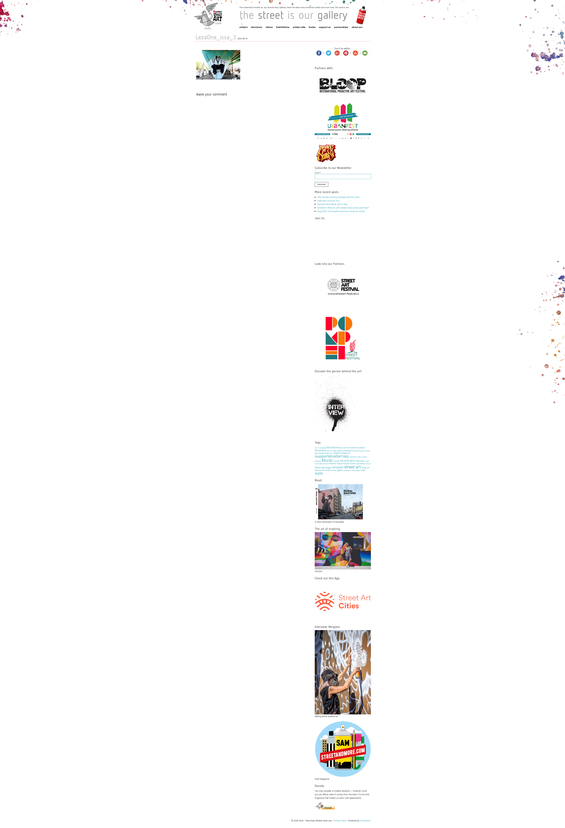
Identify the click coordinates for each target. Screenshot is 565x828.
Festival (347, 450)
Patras (339, 463)
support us (325, 27)
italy (346, 456)
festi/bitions (282, 27)
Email (318, 172)
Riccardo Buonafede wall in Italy (332, 204)
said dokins (360, 463)
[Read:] (339, 501)
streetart (338, 467)
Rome (353, 463)
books (312, 27)
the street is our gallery (332, 470)
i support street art (341, 452)
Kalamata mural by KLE (328, 200)
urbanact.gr (355, 470)
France (355, 450)
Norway (360, 460)
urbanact (347, 470)
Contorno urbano (357, 447)
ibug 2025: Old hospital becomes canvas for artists (341, 211)
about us (356, 27)
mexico (318, 460)
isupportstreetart (328, 456)
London (364, 456)
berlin (341, 447)
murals (336, 460)
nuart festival (320, 463)
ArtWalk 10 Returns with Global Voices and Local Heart (343, 207)
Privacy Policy (340, 820)
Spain (318, 467)
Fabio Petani (337, 450)
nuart (367, 461)
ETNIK (329, 451)
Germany (362, 451)
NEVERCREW (347, 460)
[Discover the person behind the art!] (335, 405)
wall (363, 470)
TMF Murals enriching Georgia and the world (338, 197)
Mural (327, 460)
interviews (256, 27)
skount (368, 463)
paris (327, 463)
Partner (332, 463)
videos (269, 27)
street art (352, 467)
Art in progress (320, 447)
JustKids (352, 457)
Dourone (320, 450)
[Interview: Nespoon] (343, 671)
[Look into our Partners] (343, 286)
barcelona (332, 447)
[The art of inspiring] (343, 550)
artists (242, 27)
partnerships (341, 27)
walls (319, 473)
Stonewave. (365, 820)
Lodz (358, 456)
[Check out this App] (343, 601)
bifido (346, 447)
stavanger (326, 467)
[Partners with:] (343, 84)
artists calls (299, 27)
